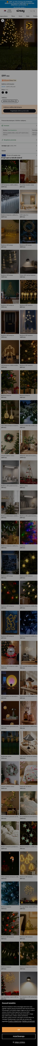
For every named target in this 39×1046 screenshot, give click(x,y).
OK (19, 1030)
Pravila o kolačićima (14, 1021)
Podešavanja (19, 1036)
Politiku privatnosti (28, 1021)
